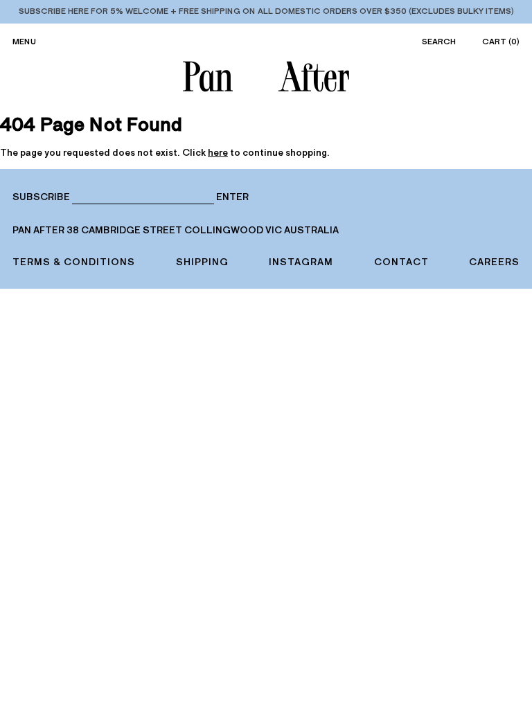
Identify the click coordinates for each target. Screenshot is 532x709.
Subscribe (41, 197)
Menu (24, 41)
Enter (232, 197)
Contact (401, 262)
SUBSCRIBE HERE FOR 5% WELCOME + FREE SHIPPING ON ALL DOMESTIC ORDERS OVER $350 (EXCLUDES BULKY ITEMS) (266, 11)
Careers (494, 262)
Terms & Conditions (73, 262)
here (218, 153)
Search (439, 41)
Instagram (301, 262)
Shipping (202, 262)
